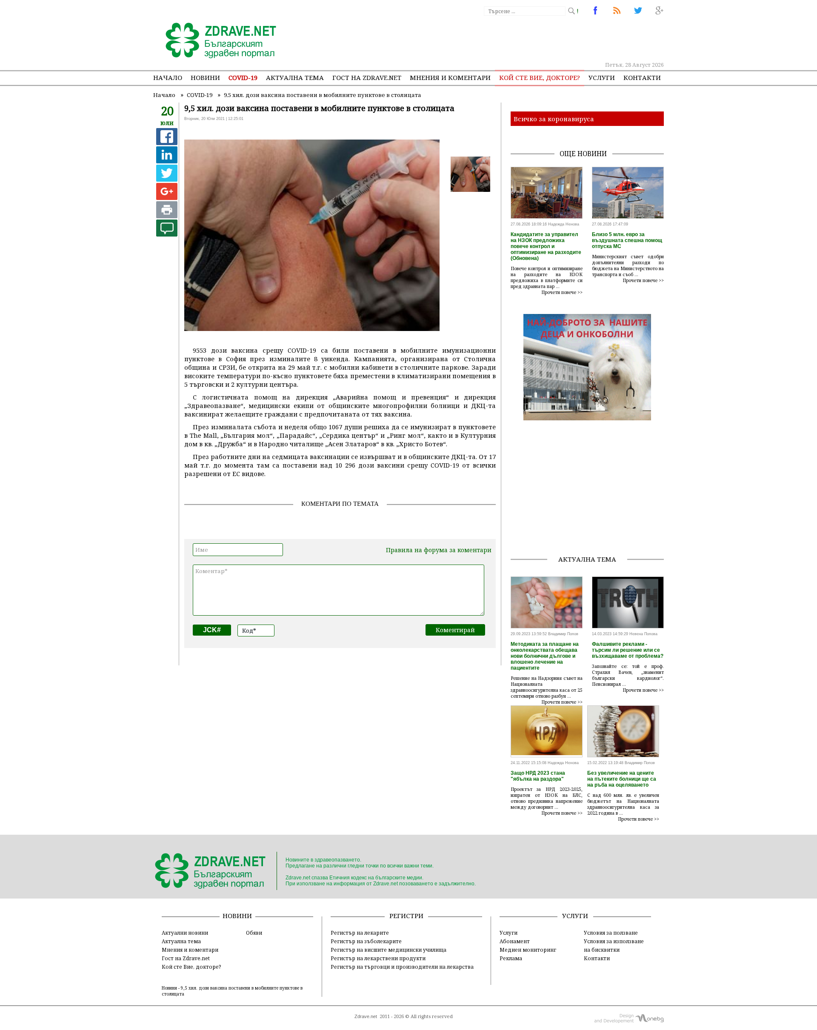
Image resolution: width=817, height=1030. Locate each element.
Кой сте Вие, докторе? (539, 77)
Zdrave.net (365, 1016)
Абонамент (515, 941)
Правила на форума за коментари (438, 550)
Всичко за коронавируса (554, 118)
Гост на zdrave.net (366, 77)
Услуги (601, 77)
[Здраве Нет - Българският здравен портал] (216, 41)
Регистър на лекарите (360, 932)
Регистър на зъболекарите (366, 941)
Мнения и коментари (450, 77)
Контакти (642, 77)
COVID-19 (243, 77)
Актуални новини (185, 932)
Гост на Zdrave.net (186, 958)
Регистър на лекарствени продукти (378, 958)
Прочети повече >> (562, 292)
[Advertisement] (508, 38)
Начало (167, 77)
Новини (205, 77)
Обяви (254, 932)
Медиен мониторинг (528, 949)
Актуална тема (295, 77)
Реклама (511, 958)
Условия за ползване (611, 932)
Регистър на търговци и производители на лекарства (402, 966)
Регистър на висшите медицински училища (388, 949)
